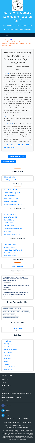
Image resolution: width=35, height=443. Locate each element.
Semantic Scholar (10, 367)
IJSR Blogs (7, 231)
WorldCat (7, 355)
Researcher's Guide (10, 201)
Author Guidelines (10, 195)
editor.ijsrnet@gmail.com (14, 397)
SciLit (6, 361)
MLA (23, 145)
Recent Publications (10, 253)
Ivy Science (8, 352)
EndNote (6, 147)
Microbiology (25, 311)
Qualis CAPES (8, 341)
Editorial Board (9, 220)
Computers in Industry (9, 314)
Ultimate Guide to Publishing (13, 204)
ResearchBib (8, 370)
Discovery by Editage (11, 349)
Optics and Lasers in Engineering (12, 308)
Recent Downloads (10, 256)
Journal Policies (9, 225)
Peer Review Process (11, 198)
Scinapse (7, 364)
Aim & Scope (8, 223)
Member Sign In (9, 177)
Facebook (8, 406)
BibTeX (28, 145)
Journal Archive (9, 247)
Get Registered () (11, 180)
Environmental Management (10, 317)
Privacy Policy (5, 385)
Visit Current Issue (10, 244)
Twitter (7, 415)
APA (18, 145)
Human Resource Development (11, 311)
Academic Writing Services (13, 228)
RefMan (12, 147)
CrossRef (7, 347)
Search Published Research (13, 250)
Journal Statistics (10, 214)
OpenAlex (7, 358)
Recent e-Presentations (12, 234)
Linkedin (7, 410)
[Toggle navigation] (5, 35)
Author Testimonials (10, 217)
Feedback (4, 379)
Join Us (3, 382)
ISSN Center (8, 344)
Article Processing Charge (12, 193)
